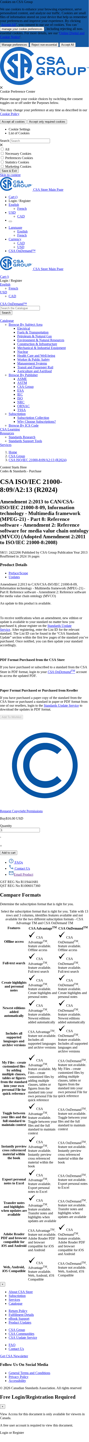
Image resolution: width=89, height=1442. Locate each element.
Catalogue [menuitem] (7, 321)
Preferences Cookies (19, 158)
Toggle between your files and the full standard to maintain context (14, 1119)
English (22, 231)
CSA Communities (21, 1334)
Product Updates (20, 1322)
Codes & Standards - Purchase (20, 471)
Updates (14, 577)
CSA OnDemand (73, 928)
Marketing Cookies (18, 166)
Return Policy (18, 1311)
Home (13, 452)
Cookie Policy (9, 114)
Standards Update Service (61, 705)
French (22, 208)
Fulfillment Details (21, 1315)
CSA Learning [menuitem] (10, 429)
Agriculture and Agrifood (34, 371)
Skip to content (10, 175)
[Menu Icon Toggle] (10, 221)
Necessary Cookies (18, 153)
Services (14, 1299)
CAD (21, 216)
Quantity (6, 826)
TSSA (21, 410)
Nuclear (22, 352)
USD (12, 212)
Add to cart (9, 852)
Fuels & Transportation (32, 332)
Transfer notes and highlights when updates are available (14, 1208)
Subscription (17, 1296)
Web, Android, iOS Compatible (14, 1269)
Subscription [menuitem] (17, 414)
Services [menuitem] (5, 445)
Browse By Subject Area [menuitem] (25, 324)
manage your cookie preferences (22, 29)
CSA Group (25, 386)
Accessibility (17, 1381)
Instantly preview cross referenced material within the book (14, 1152)
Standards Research (22, 437)
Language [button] (15, 227)
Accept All (8, 25)
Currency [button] (15, 239)
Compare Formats (20, 895)
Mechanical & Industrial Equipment (41, 348)
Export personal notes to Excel (14, 1181)
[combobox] (20, 308)
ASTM (22, 383)
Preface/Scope (18, 573)
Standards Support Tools (25, 441)
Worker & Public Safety (33, 359)
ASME (22, 379)
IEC (20, 394)
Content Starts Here (13, 467)
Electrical (23, 328)
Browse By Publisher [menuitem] (23, 375)
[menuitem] (53, 328)
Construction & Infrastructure (37, 344)
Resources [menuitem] (7, 433)
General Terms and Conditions (29, 1373)
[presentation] (1, 87)
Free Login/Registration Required (37, 1397)
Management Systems (32, 363)
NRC (21, 402)
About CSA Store (21, 1292)
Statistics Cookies (17, 162)
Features (14, 928)
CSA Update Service (23, 1337)
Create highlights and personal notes (14, 986)
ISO (20, 398)
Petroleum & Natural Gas (34, 336)
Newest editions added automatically (14, 1012)
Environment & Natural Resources (40, 340)
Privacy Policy (18, 1377)
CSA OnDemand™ (22, 251)
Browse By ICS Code (24, 425)
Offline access (14, 941)
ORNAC (23, 406)
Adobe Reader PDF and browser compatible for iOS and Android (14, 1240)
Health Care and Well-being (36, 355)
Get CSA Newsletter (14, 1356)
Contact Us (16, 1349)
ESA (20, 390)
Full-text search (14, 963)
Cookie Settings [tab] (19, 129)
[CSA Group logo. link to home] (44, 84)
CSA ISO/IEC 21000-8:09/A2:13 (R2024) (38, 460)
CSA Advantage (43, 928)
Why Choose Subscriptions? (36, 421)
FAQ (12, 1345)
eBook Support (19, 1318)
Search (4, 140)
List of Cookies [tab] (19, 133)
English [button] (14, 205)
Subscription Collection (33, 418)
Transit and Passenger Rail (35, 367)
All (7, 149)
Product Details (13, 564)
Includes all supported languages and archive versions (14, 1039)
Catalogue (15, 1303)
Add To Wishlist (11, 717)
